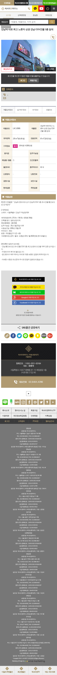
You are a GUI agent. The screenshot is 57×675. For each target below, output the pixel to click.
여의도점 (35, 15)
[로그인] (48, 8)
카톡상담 (48, 416)
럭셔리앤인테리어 (35, 3)
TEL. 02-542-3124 (22, 561)
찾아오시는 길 (20, 410)
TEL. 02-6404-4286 (22, 478)
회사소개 (5, 410)
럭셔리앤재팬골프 (49, 3)
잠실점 (21, 15)
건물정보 (49, 110)
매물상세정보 (8, 110)
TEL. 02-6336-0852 (22, 582)
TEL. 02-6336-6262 (22, 436)
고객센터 (21, 421)
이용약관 (5, 416)
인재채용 (7, 3)
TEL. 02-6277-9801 (22, 624)
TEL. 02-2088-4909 (22, 645)
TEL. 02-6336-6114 (22, 457)
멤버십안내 (50, 421)
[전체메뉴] (54, 8)
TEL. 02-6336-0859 (22, 520)
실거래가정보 (21, 110)
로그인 (22, 80)
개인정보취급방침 (20, 416)
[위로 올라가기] (28, 393)
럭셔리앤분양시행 (21, 3)
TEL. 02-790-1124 (22, 541)
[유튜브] (41, 8)
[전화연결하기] (29, 8)
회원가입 (33, 80)
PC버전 (35, 421)
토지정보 (35, 110)
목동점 (48, 15)
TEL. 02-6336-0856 (22, 603)
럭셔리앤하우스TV (48, 410)
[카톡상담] (35, 8)
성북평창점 (8, 15)
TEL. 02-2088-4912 (22, 499)
